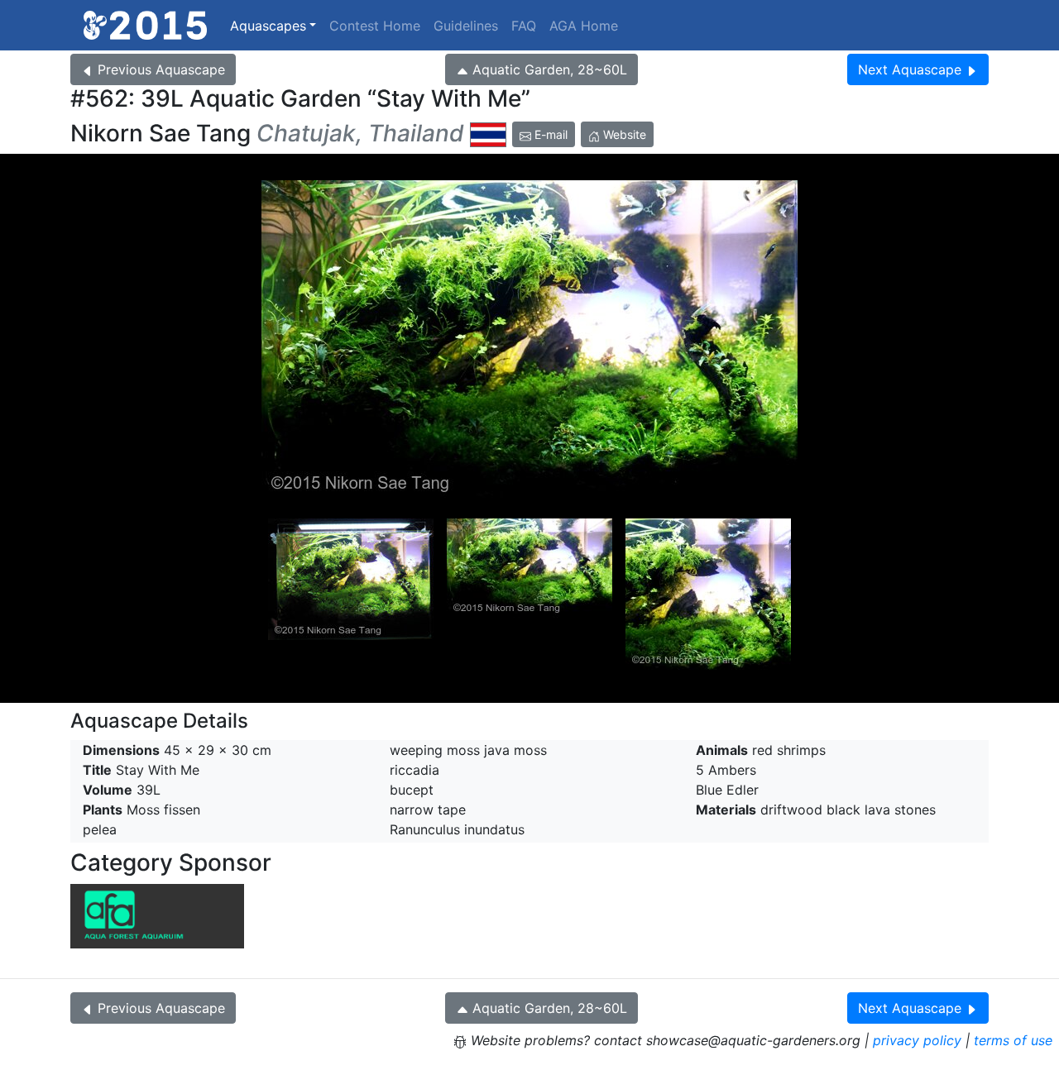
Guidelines (466, 25)
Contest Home (374, 25)
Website (623, 134)
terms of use (1013, 1040)
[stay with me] (529, 339)
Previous (161, 69)
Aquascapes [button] (268, 25)
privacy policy (917, 1040)
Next (909, 69)
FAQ (523, 25)
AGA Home (583, 25)
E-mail (549, 134)
